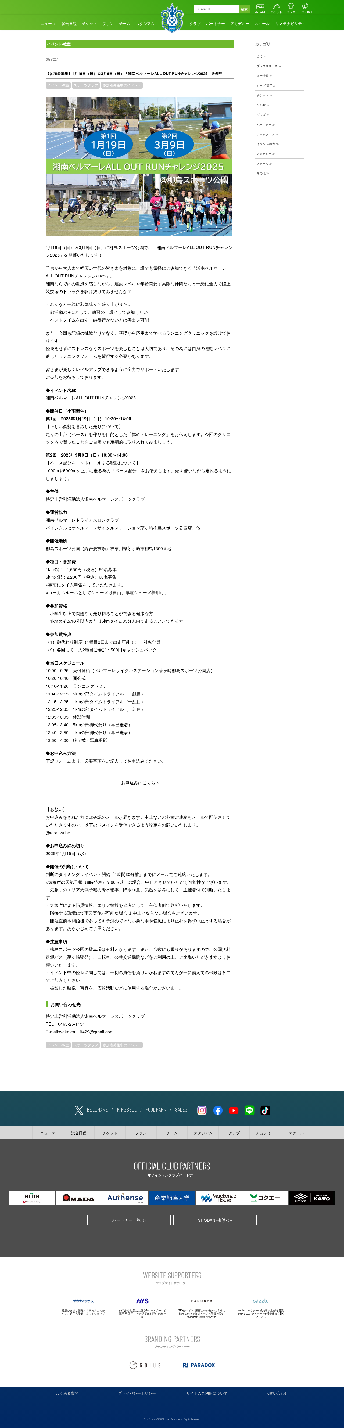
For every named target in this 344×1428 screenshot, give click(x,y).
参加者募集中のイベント (122, 85)
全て (260, 56)
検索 (244, 9)
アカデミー (239, 23)
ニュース (48, 23)
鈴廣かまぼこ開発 (72, 1310)
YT (233, 1109)
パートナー (215, 23)
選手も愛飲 (76, 1313)
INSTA (202, 1109)
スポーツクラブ (86, 85)
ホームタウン (265, 134)
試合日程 (69, 23)
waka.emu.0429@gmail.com (86, 1032)
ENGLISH (306, 12)
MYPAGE (260, 12)
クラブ (195, 23)
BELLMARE (97, 1109)
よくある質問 (67, 1393)
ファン (108, 23)
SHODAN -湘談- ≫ (215, 1220)
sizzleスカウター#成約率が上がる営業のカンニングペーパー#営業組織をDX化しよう (261, 1313)
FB (217, 1109)
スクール (262, 23)
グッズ (290, 12)
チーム (124, 23)
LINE (249, 1109)
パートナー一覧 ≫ (129, 1220)
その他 (261, 173)
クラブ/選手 (264, 85)
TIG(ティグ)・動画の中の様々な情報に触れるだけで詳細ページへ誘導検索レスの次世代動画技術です (201, 1313)
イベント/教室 (58, 85)
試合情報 (262, 75)
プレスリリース (267, 66)
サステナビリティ (290, 23)
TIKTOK (265, 1109)
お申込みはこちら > (140, 783)
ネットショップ (95, 1313)
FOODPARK (156, 1109)
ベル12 (261, 105)
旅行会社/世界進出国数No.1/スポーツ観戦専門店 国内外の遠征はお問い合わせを (142, 1313)
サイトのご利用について (207, 1393)
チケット (276, 12)
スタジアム (145, 23)
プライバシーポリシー (137, 1393)
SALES (181, 1109)
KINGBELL (127, 1109)
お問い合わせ (277, 1393)
